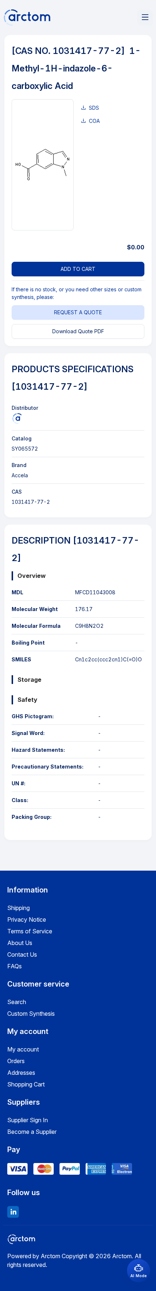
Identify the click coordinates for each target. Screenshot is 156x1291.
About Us (19, 942)
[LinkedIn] (13, 1212)
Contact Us (22, 954)
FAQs (14, 966)
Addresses (21, 1072)
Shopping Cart (26, 1084)
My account (23, 1049)
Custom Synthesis (31, 1013)
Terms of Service (29, 931)
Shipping (18, 907)
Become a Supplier (32, 1131)
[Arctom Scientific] (17, 418)
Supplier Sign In (27, 1120)
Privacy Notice (26, 919)
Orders (16, 1061)
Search (16, 1002)
